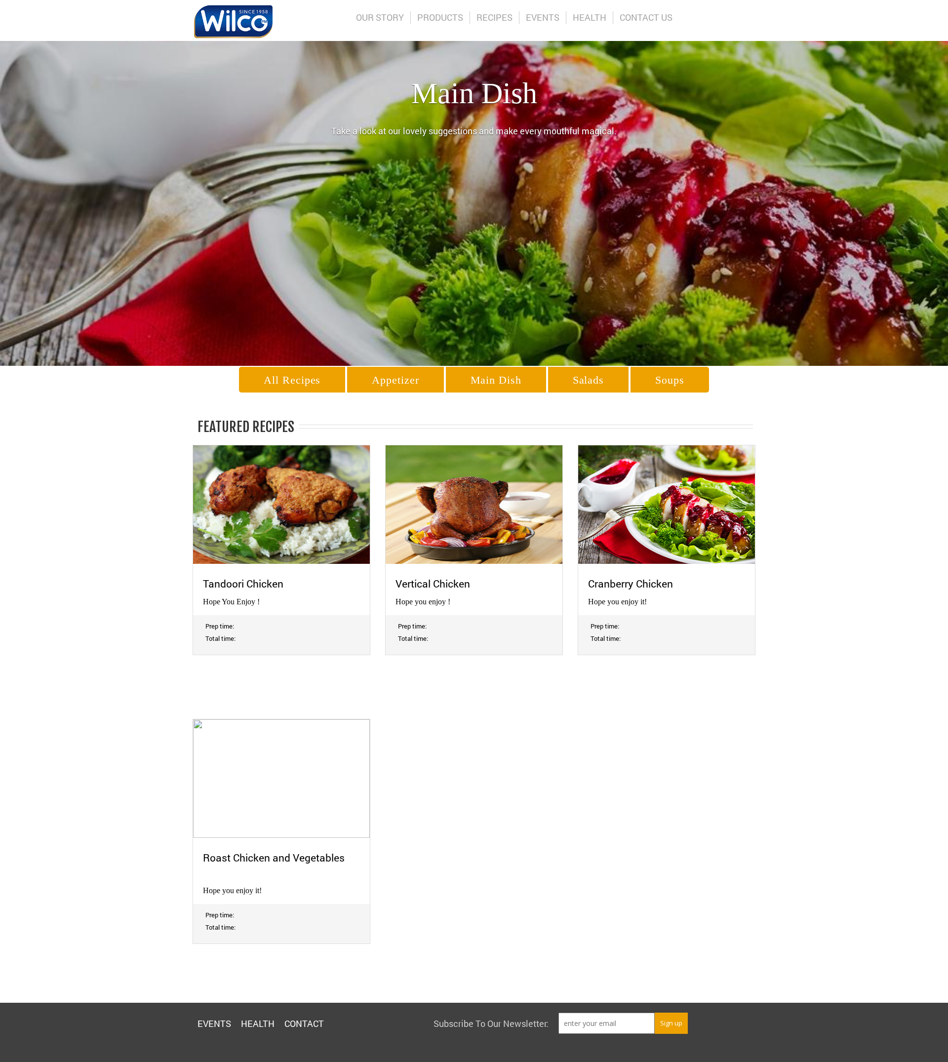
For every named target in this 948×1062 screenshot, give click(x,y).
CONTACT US (646, 17)
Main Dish (496, 380)
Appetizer (395, 380)
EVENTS (542, 17)
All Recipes (292, 380)
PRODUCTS (440, 17)
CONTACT (304, 1023)
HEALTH (589, 17)
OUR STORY (380, 17)
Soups (669, 380)
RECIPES (494, 17)
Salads (588, 380)
